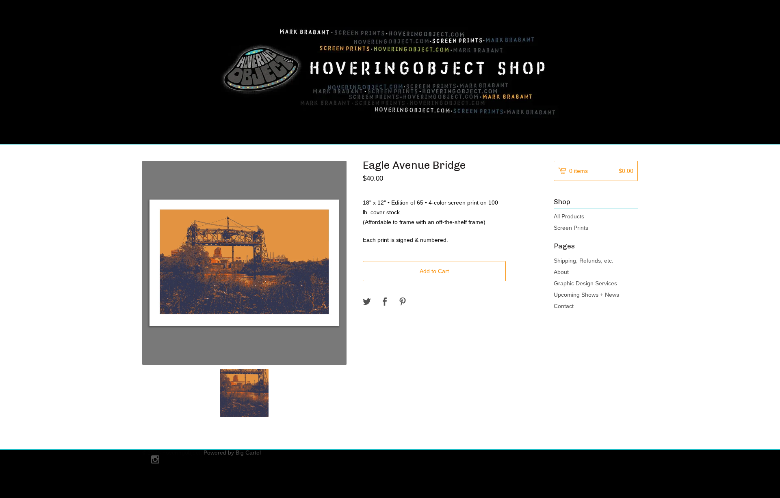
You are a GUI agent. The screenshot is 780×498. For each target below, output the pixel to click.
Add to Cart (434, 271)
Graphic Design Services (585, 283)
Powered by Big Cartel (232, 452)
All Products (569, 216)
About (561, 272)
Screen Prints (571, 227)
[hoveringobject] (390, 71)
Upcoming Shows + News (586, 294)
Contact (564, 306)
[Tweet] (367, 302)
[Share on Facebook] (385, 302)
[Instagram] (155, 460)
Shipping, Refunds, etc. (583, 260)
